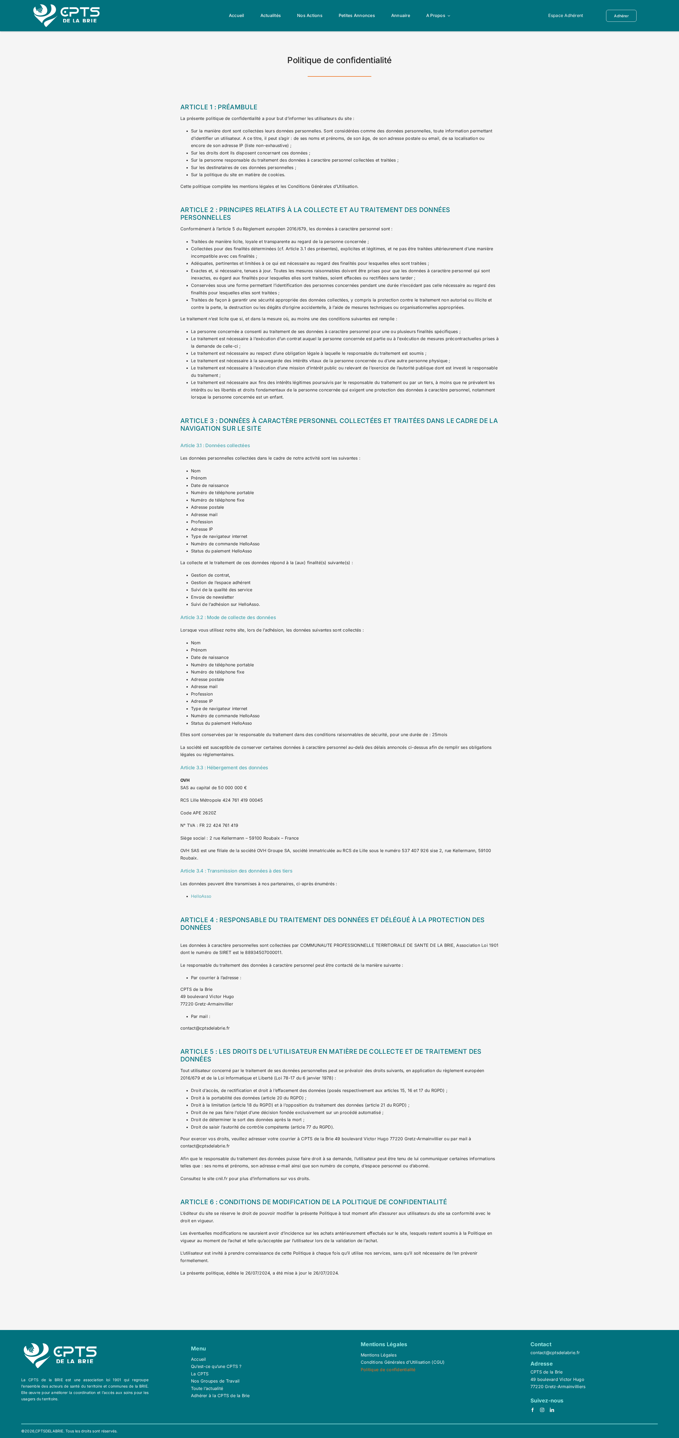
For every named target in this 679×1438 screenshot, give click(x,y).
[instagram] (542, 1410)
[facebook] (532, 1410)
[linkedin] (552, 1410)
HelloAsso (201, 896)
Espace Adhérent (565, 15)
